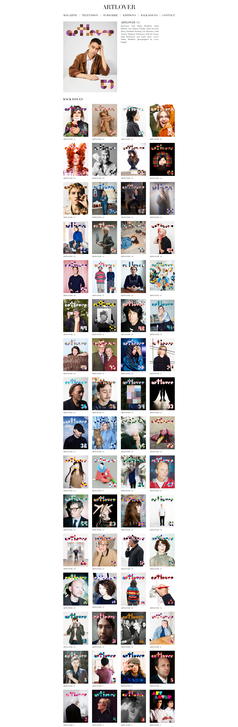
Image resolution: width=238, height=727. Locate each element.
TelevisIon (90, 15)
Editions (129, 15)
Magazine (70, 15)
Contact (169, 15)
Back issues (149, 15)
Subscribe (110, 15)
